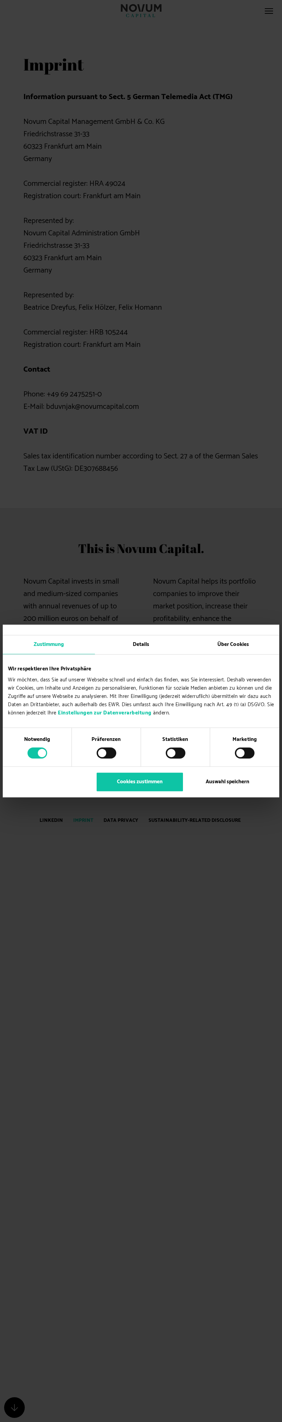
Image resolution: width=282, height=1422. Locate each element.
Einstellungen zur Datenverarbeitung (105, 713)
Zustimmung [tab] (49, 644)
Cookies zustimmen (140, 781)
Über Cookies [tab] (233, 644)
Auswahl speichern (227, 781)
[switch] (106, 752)
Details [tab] (141, 644)
